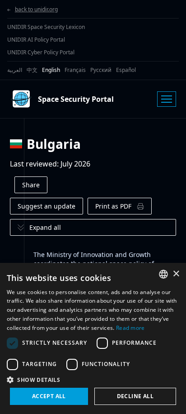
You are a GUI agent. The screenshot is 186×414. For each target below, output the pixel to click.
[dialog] (93, 338)
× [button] (175, 274)
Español (126, 70)
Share (31, 185)
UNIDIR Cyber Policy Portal (40, 52)
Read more (130, 328)
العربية (14, 70)
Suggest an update (46, 206)
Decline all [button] (135, 396)
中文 (32, 70)
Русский (101, 70)
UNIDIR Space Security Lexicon (46, 27)
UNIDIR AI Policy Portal (36, 39)
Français (75, 70)
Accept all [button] (49, 396)
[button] (93, 379)
